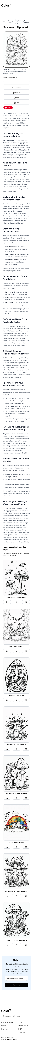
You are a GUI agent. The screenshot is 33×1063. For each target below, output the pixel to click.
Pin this (9, 107)
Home (4, 21)
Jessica (15, 1039)
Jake (8, 1039)
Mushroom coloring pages (18, 21)
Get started (16, 985)
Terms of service (23, 1025)
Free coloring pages (7, 1022)
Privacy (20, 1022)
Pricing (3, 1025)
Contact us (21, 1032)
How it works (5, 1029)
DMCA (20, 1029)
